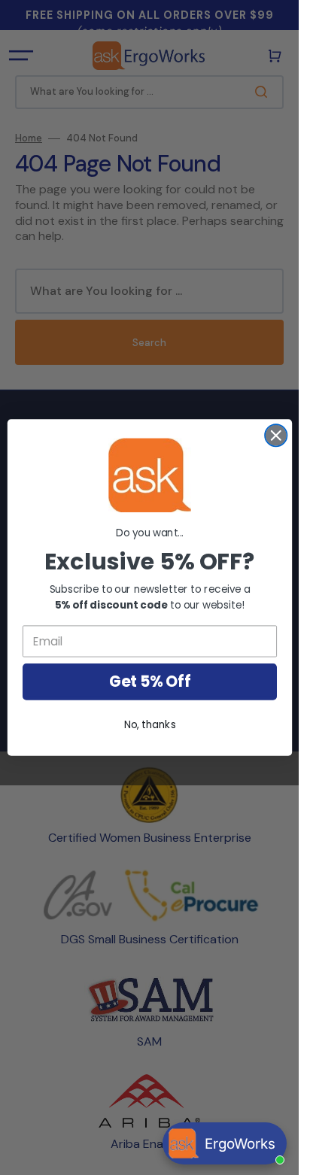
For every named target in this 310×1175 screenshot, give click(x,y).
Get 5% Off (149, 681)
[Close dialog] (276, 435)
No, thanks (149, 725)
